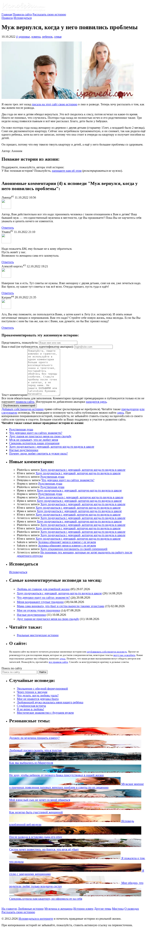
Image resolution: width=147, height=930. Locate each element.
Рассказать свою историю (49, 14)
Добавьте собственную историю (23, 409)
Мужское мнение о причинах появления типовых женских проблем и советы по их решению (76, 785)
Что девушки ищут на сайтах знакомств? (35, 432)
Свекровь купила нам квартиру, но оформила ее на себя (45, 898)
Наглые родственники (23, 450)
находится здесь (96, 401)
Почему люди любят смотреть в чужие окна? (38, 453)
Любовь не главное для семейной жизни (43, 589)
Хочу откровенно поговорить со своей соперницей (73, 549)
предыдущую (130, 409)
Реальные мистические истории (38, 635)
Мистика (118, 908)
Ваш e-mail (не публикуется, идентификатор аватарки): (38, 346)
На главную (9, 908)
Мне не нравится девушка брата (38, 699)
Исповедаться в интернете (36, 918)
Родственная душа (21, 429)
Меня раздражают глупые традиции (40, 602)
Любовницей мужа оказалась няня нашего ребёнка (50, 702)
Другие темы (102, 908)
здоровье (24, 36)
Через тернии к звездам (32, 692)
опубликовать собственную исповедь (107, 651)
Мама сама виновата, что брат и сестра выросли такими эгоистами (60, 606)
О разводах (131, 908)
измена (36, 36)
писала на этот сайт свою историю (54, 104)
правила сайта (25, 401)
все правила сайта (58, 662)
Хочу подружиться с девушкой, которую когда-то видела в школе (51, 446)
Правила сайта (22, 14)
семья (57, 36)
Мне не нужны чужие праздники (38, 610)
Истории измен (83, 908)
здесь (120, 412)
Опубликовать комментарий (19, 405)
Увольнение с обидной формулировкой (42, 688)
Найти (42, 672)
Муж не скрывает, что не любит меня (33, 439)
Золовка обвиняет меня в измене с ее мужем (67, 542)
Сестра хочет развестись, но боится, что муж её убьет (44, 849)
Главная (7, 14)
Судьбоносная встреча (31, 705)
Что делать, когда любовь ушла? (38, 695)
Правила (7, 18)
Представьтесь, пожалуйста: (20, 342)
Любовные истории (31, 908)
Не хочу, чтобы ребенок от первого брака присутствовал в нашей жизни (56, 775)
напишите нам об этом (67, 170)
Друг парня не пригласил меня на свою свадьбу (40, 436)
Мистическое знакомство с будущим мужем (45, 712)
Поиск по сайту (12, 668)
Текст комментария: (14, 394)
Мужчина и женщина (58, 908)
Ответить (8, 227)
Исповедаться (23, 18)
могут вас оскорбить (124, 655)
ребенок (47, 36)
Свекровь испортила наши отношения (34, 443)
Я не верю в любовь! (30, 709)
